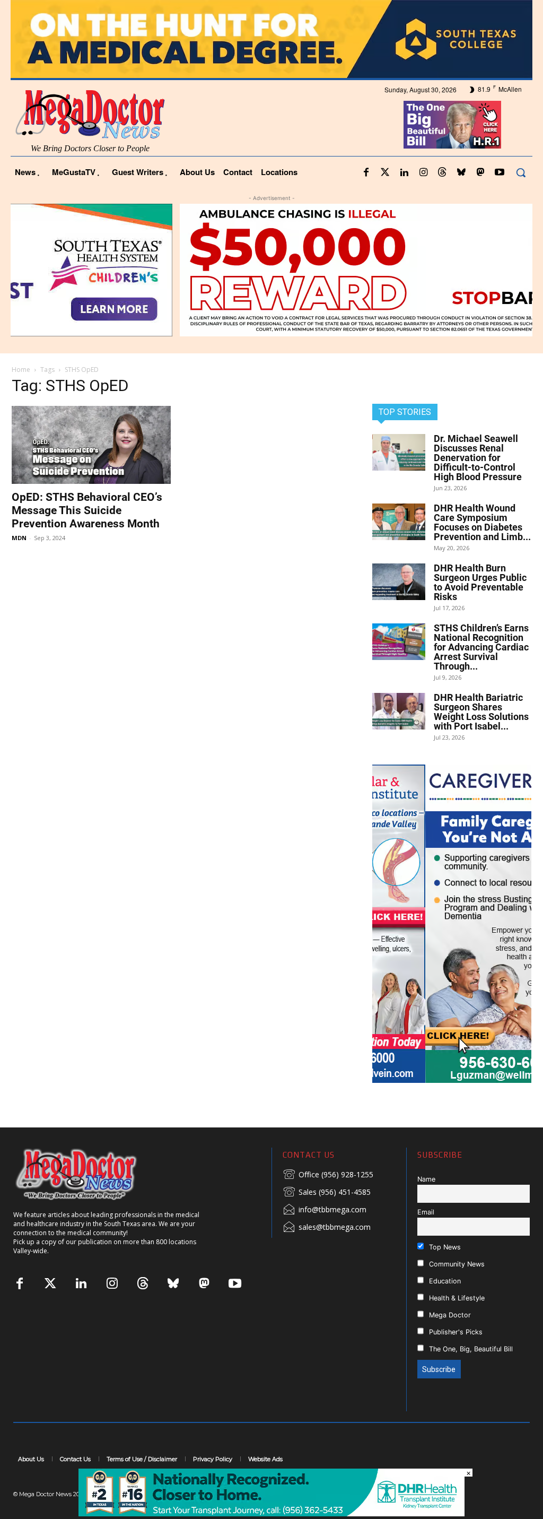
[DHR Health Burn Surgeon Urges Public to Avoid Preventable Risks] (398, 581)
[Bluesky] (461, 173)
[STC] (271, 39)
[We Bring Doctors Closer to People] (92, 1174)
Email (425, 1212)
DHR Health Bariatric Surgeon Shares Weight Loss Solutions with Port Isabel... (481, 712)
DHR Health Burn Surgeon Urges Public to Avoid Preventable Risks (480, 582)
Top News (444, 1247)
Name (426, 1179)
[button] (520, 172)
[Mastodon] (480, 173)
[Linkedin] (404, 173)
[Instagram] (423, 173)
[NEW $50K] (271, 270)
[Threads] (442, 173)
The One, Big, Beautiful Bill (470, 1349)
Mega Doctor (449, 1315)
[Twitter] (385, 173)
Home (21, 369)
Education (444, 1281)
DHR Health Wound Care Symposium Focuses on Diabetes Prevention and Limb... (482, 522)
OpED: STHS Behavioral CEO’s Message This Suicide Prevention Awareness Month (87, 510)
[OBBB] (452, 125)
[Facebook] (365, 173)
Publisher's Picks (455, 1332)
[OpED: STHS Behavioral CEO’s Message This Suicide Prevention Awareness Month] (91, 445)
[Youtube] (499, 173)
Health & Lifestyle (456, 1298)
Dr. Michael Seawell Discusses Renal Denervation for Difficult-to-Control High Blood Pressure (478, 457)
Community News (456, 1264)
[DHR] (271, 1513)
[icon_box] (328, 1175)
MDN (19, 538)
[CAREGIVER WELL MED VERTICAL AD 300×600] (451, 924)
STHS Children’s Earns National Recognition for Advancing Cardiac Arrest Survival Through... (481, 647)
